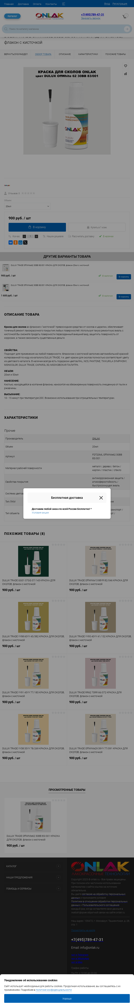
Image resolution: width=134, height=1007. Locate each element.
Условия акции (40, 512)
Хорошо (67, 998)
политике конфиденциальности (54, 989)
